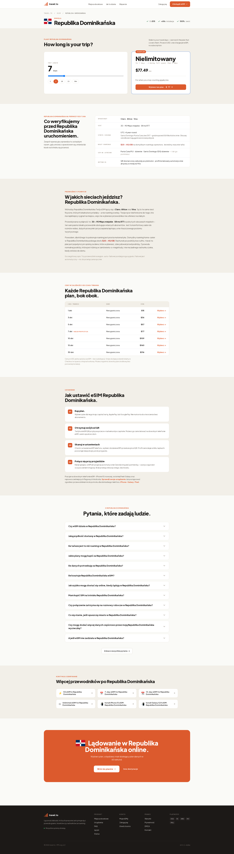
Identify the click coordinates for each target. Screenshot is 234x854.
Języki (96, 830)
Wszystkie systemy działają (55, 828)
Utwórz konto (125, 826)
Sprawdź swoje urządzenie (114, 479)
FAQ (96, 826)
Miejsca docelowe (95, 4)
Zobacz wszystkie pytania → (117, 651)
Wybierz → (161, 311)
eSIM (59, 13)
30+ (75, 81)
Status (97, 834)
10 (62, 81)
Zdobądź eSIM (178, 4)
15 (68, 81)
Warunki (148, 819)
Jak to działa (111, 4)
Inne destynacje (130, 769)
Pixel (137, 482)
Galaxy (130, 482)
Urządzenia (98, 822)
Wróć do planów (105, 769)
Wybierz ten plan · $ (159, 87)
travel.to (48, 13)
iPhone (123, 482)
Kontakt (148, 830)
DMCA (147, 826)
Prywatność (149, 822)
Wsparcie (123, 4)
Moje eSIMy (123, 819)
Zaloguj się (162, 4)
